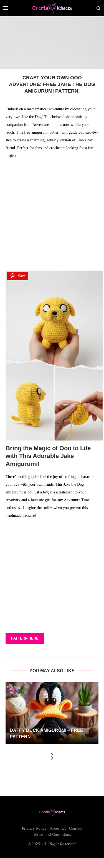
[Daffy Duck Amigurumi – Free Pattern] (52, 713)
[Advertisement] (52, 216)
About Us (58, 828)
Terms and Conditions (52, 834)
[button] (52, 753)
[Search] (98, 8)
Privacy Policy (34, 828)
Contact (75, 828)
